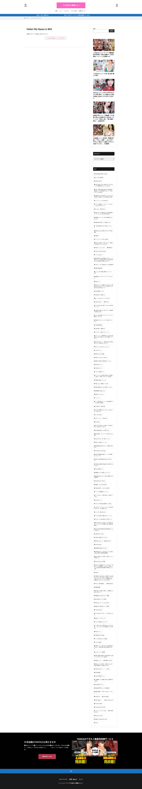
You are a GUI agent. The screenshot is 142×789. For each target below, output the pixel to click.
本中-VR (107, 302)
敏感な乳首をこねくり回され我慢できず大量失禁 (103, 476)
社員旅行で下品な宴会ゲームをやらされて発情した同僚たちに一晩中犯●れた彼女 (103, 196)
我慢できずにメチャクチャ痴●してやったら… (103, 320)
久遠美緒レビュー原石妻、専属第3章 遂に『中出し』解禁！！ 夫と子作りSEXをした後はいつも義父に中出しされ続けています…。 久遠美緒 (103, 140)
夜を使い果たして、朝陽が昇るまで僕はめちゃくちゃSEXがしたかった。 (103, 342)
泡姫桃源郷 (97, 587)
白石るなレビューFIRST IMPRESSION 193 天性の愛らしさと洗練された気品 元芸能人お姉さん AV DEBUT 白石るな (103, 95)
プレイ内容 (74, 11)
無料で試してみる (47, 756)
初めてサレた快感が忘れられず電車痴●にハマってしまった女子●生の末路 (103, 213)
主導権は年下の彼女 (99, 635)
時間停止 (110, 247)
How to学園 (105, 696)
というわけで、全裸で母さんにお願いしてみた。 (103, 496)
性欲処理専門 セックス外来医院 (102, 688)
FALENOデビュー (99, 368)
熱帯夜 (96, 235)
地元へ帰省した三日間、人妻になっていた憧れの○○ (103, 557)
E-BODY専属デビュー (100, 676)
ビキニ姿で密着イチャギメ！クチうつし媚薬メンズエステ (103, 316)
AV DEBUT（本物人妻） (100, 406)
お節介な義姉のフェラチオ (101, 537)
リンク (81, 779)
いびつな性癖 (98, 642)
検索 (94, 28)
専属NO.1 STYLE (108, 660)
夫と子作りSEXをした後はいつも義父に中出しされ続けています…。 (103, 426)
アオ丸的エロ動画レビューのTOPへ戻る (55, 38)
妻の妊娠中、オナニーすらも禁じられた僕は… (103, 434)
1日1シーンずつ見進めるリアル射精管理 (104, 264)
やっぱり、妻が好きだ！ (100, 209)
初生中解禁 (97, 672)
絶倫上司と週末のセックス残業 (102, 606)
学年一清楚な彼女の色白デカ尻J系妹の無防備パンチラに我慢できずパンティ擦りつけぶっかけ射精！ (103, 191)
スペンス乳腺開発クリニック (101, 491)
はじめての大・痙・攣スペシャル (102, 438)
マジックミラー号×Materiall (101, 200)
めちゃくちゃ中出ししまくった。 (102, 346)
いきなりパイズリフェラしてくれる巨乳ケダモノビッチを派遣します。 (103, 508)
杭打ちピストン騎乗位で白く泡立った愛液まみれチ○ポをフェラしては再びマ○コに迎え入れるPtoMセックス (103, 286)
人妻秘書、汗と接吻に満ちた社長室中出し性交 (103, 680)
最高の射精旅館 (98, 268)
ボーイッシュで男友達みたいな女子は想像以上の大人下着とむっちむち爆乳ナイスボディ (103, 337)
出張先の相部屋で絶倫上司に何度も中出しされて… (103, 464)
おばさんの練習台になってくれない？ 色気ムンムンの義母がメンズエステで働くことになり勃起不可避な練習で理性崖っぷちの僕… (103, 567)
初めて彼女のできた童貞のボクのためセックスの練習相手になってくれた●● (103, 185)
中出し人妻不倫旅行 (99, 583)
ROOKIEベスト (98, 500)
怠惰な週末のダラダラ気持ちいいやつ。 (104, 387)
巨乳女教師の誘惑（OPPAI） (101, 174)
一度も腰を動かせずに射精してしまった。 (103, 226)
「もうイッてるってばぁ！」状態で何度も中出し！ (103, 711)
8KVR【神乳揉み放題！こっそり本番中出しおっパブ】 (103, 455)
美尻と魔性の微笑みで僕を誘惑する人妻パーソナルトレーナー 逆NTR (103, 656)
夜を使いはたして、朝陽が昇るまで (103, 541)
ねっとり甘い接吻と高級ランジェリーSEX (103, 272)
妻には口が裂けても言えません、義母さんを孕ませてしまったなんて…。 (103, 243)
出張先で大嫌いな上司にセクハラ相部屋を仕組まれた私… (103, 311)
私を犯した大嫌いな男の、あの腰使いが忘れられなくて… (103, 591)
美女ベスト (97, 281)
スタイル (66, 11)
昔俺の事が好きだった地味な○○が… (103, 222)
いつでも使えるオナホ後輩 (101, 638)
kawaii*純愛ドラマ (99, 469)
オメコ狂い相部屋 (99, 177)
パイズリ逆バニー (99, 254)
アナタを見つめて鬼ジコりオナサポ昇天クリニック (103, 306)
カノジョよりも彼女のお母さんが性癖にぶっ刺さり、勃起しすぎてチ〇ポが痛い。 (103, 376)
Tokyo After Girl (98, 609)
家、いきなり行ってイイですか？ (102, 298)
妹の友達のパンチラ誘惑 (100, 599)
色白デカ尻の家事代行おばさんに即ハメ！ (103, 460)
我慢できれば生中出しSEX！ (101, 719)
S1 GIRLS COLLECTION (100, 707)
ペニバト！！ (98, 397)
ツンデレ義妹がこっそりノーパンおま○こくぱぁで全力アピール (103, 204)
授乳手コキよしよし (99, 394)
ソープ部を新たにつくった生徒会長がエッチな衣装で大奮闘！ (103, 402)
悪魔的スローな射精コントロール (102, 472)
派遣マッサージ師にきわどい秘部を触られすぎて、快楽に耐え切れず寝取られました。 (103, 647)
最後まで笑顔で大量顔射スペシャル (103, 361)
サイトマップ (63, 779)
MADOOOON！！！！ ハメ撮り (102, 669)
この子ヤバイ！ (98, 350)
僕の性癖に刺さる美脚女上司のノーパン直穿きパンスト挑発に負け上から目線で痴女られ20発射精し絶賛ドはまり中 (103, 260)
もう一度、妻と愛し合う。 (101, 512)
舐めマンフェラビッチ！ (100, 618)
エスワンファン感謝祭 (100, 652)
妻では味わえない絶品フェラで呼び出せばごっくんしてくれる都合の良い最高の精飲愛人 (103, 524)
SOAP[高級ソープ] (99, 291)
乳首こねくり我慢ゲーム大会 (101, 383)
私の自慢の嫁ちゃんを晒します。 (102, 430)
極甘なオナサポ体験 (99, 354)
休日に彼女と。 (98, 700)
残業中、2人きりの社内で (101, 484)
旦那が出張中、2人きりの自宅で (102, 488)
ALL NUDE (97, 422)
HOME (27, 18)
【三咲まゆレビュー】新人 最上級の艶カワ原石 (103, 74)
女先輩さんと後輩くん (100, 294)
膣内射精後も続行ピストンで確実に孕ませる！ (103, 446)
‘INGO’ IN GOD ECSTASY (100, 251)
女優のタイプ (82, 11)
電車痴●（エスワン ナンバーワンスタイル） (103, 277)
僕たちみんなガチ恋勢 (100, 561)
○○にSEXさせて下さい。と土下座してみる (103, 614)
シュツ (61, 11)
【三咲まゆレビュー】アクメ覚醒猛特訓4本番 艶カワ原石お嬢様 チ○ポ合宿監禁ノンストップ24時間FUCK (103, 54)
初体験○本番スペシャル (100, 380)
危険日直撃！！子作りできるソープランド (103, 692)
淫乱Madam (110, 583)
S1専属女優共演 (98, 325)
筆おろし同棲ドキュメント (101, 442)
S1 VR (96, 722)
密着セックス (98, 660)
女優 (56, 11)
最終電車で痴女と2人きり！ (101, 548)
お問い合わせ (73, 779)
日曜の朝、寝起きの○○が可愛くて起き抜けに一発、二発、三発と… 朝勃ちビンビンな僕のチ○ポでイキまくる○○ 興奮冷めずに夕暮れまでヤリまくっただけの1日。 (103, 578)
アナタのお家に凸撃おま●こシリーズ (103, 515)
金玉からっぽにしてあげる (101, 357)
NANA (96, 572)
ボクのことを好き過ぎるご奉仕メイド (103, 519)
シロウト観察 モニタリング (101, 621)
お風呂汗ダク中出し (99, 533)
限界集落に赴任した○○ (100, 390)
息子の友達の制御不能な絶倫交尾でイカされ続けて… (103, 529)
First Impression (109, 700)
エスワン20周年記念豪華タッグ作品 (103, 503)
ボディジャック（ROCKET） (101, 418)
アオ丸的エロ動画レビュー (76, 783)
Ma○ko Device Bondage (100, 450)
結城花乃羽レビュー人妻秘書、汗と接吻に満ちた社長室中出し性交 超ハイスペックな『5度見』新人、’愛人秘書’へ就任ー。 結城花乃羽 (103, 118)
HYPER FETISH (98, 181)
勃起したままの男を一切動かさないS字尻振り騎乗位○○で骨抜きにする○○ (103, 664)
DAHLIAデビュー (99, 364)
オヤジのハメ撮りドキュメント (102, 332)
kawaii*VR (97, 696)
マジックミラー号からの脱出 (101, 239)
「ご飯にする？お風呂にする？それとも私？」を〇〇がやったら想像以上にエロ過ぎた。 (103, 627)
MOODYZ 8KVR (98, 703)
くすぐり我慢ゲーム (99, 371)
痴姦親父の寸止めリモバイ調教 (102, 595)
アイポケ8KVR (98, 414)
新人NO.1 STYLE (98, 715)
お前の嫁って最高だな (100, 328)
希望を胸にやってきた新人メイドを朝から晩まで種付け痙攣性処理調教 (103, 552)
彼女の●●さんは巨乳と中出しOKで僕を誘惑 (103, 231)
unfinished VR (98, 302)
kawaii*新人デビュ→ (99, 684)
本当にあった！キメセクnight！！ (102, 602)
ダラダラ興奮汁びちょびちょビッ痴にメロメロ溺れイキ (103, 410)
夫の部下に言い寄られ (100, 481)
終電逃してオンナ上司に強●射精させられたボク (103, 218)
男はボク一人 (98, 631)
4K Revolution (98, 544)
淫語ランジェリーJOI (100, 247)
